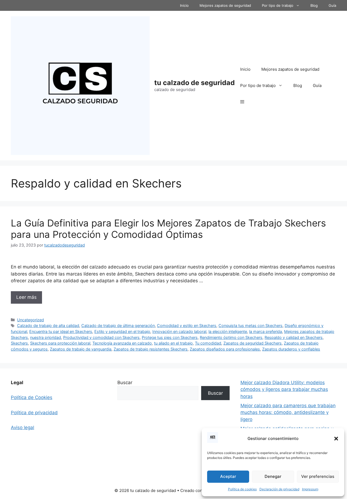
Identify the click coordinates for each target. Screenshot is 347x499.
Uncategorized (30, 319)
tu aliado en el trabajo (173, 343)
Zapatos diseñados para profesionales (225, 349)
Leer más (26, 297)
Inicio (184, 5)
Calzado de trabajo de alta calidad (48, 325)
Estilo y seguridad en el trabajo (122, 331)
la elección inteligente (227, 331)
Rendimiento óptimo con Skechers (231, 337)
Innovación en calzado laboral (179, 331)
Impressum (310, 489)
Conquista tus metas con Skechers (250, 325)
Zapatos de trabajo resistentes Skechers (151, 349)
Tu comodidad (208, 343)
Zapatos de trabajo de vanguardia (80, 349)
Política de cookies (242, 489)
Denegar (273, 476)
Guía (332, 5)
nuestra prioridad (45, 337)
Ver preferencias (317, 476)
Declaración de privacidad (279, 489)
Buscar (124, 382)
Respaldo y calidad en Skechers (294, 337)
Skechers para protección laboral (60, 343)
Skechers (19, 343)
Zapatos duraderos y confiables (291, 349)
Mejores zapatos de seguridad (225, 5)
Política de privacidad (34, 412)
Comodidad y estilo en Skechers (186, 325)
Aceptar (228, 476)
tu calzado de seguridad (194, 83)
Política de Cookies (31, 397)
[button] (336, 438)
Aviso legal (22, 427)
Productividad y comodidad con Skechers (101, 337)
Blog (314, 5)
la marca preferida (265, 331)
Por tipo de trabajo (277, 5)
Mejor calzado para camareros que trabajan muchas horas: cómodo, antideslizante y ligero (288, 412)
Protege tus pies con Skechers (170, 337)
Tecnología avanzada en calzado (122, 343)
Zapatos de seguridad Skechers (252, 343)
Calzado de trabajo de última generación (118, 325)
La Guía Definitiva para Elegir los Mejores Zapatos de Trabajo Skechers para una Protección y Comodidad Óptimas (168, 228)
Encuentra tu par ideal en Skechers (60, 331)
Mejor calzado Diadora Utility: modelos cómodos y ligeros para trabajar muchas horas (284, 389)
